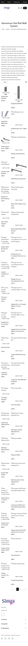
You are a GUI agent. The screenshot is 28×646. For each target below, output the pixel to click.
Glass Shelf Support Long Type (18, 204)
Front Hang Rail (15, 404)
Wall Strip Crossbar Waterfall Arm (16, 430)
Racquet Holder (15, 455)
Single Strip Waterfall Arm (5, 423)
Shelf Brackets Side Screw (18, 178)
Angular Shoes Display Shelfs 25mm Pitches (5, 549)
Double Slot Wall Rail (4, 97)
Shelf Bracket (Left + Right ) (19, 129)
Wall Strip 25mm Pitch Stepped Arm (17, 481)
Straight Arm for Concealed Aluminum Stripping (17, 280)
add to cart (5, 92)
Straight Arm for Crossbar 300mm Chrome (18, 305)
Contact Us (4, 610)
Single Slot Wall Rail (16, 103)
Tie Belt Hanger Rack (17, 580)
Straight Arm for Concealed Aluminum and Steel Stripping (18, 255)
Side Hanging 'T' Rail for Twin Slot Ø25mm (5, 499)
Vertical (7, 29)
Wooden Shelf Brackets (18, 153)
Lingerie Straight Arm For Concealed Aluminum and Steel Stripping (5, 273)
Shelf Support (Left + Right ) (5, 147)
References (17, 2)
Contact (25, 2)
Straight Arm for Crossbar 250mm (5, 323)
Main (3, 29)
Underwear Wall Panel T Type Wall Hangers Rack (18, 506)
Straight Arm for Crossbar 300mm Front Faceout (18, 330)
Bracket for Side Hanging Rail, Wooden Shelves (5, 197)
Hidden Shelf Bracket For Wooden (5, 248)
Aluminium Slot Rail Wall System (19, 29)
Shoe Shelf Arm (15, 555)
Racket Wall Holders (4, 473)
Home (2, 2)
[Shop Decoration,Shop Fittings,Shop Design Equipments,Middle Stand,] (9, 8)
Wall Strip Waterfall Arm (5, 448)
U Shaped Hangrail (4, 398)
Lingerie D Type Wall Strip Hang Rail (18, 380)
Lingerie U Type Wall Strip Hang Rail (5, 373)
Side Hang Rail (5, 347)
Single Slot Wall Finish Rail (4, 122)
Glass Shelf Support (4, 222)
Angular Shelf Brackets (5, 172)
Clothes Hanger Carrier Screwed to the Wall (5, 574)
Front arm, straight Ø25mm (4, 298)
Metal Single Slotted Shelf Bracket (18, 230)
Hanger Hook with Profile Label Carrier (5, 524)
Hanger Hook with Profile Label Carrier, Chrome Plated (18, 531)
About (9, 2)
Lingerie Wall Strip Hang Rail (18, 355)
